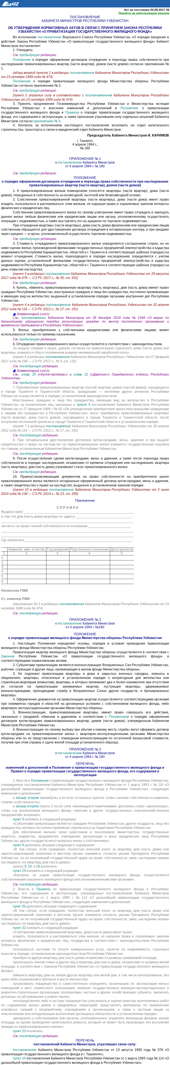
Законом (7, 656)
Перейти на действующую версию (144, 13)
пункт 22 (20, 928)
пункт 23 (20, 870)
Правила (73, 112)
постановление (33, 318)
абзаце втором (28, 797)
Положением (120, 716)
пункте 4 (83, 404)
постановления (50, 37)
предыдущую (29, 55)
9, (25, 866)
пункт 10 (19, 1058)
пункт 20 (20, 906)
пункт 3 (19, 819)
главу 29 (28, 374)
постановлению (70, 162)
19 (38, 866)
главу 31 (81, 374)
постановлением (99, 95)
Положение (22, 59)
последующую (30, 366)
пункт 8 (18, 845)
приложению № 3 (47, 121)
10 (30, 866)
